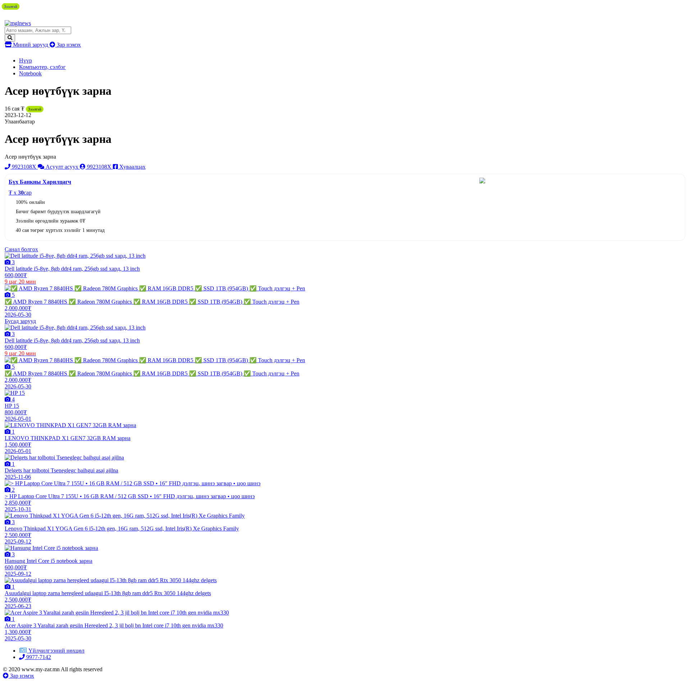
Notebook (30, 73)
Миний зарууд (31, 45)
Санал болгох (21, 249)
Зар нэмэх (68, 45)
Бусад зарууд (20, 321)
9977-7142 (38, 657)
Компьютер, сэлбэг (42, 67)
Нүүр (25, 60)
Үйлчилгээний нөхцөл (56, 651)
